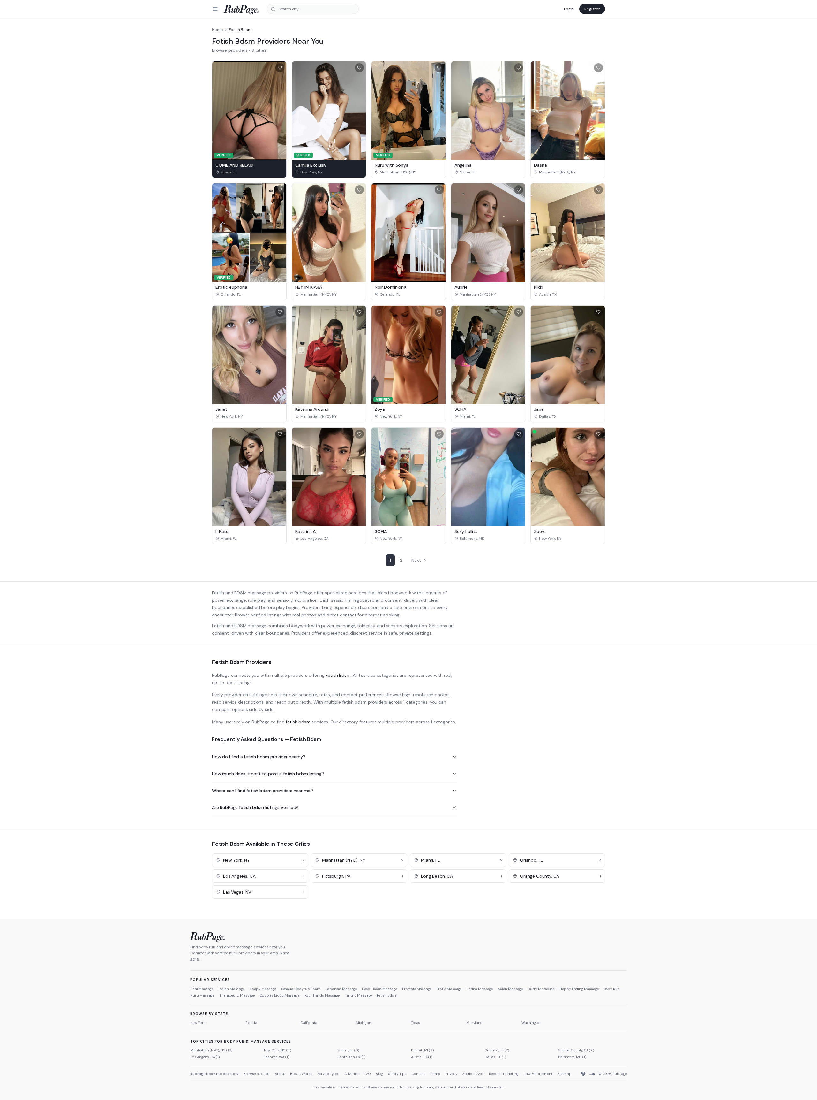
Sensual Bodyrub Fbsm (300, 989)
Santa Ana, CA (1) (351, 1057)
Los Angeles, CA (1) (205, 1057)
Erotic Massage (448, 989)
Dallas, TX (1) (495, 1057)
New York (198, 1022)
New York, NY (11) (277, 1050)
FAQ (367, 1074)
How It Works (301, 1074)
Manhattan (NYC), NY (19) (211, 1050)
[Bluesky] (583, 1074)
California (309, 1022)
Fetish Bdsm (338, 675)
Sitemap (565, 1074)
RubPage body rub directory (214, 1074)
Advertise (351, 1074)
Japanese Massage (341, 989)
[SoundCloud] (592, 1074)
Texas (415, 1022)
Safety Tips (397, 1074)
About (280, 1074)
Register (592, 8)
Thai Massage (201, 989)
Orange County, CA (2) (576, 1050)
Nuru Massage (202, 995)
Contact (418, 1074)
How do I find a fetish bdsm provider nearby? (258, 757)
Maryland (474, 1022)
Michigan (363, 1022)
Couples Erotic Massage (279, 995)
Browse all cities (257, 1074)
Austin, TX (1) (421, 1057)
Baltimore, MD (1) (572, 1057)
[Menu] (215, 9)
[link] (249, 172)
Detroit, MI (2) (422, 1050)
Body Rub (612, 989)
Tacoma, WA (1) (276, 1057)
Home (217, 29)
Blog (379, 1074)
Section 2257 (473, 1074)
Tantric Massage (358, 995)
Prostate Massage (416, 989)
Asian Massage (510, 989)
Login (568, 8)
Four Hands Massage (322, 995)
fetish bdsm (298, 722)
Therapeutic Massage (237, 995)
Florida (251, 1022)
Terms (435, 1074)
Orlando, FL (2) (497, 1050)
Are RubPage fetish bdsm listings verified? (255, 807)
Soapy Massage (263, 989)
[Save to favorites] (279, 67)
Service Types (328, 1074)
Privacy (451, 1074)
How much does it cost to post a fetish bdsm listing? (268, 773)
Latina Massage (480, 989)
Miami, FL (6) (348, 1050)
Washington (531, 1022)
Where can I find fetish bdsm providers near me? (262, 790)
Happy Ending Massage (579, 989)
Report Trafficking (504, 1074)
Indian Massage (231, 989)
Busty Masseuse (541, 989)
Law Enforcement (538, 1074)
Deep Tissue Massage (379, 989)
